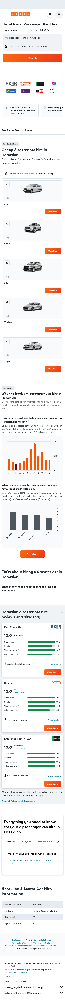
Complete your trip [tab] (46, 841)
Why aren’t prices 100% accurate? (23, 992)
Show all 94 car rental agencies (18, 801)
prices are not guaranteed (16, 972)
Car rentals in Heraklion (46, 946)
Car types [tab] (26, 841)
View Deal (52, 212)
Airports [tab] (11, 841)
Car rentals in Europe (42, 940)
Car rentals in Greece (20, 943)
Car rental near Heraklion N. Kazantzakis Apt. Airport (30, 862)
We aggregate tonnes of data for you (25, 987)
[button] (5, 14)
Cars (28, 940)
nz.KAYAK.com (16, 940)
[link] (32, 554)
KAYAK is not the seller (17, 981)
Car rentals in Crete (41, 943)
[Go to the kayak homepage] (20, 14)
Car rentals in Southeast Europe (18, 946)
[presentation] (29, 421)
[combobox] (13, 30)
